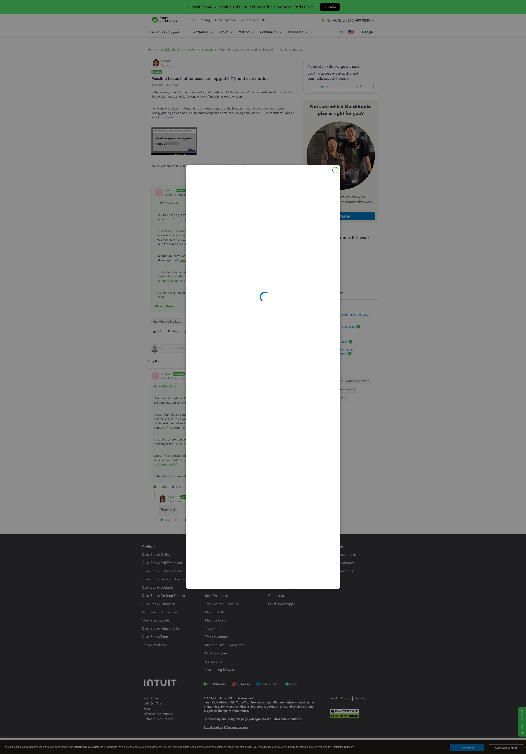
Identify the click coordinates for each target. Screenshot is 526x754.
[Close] (335, 170)
